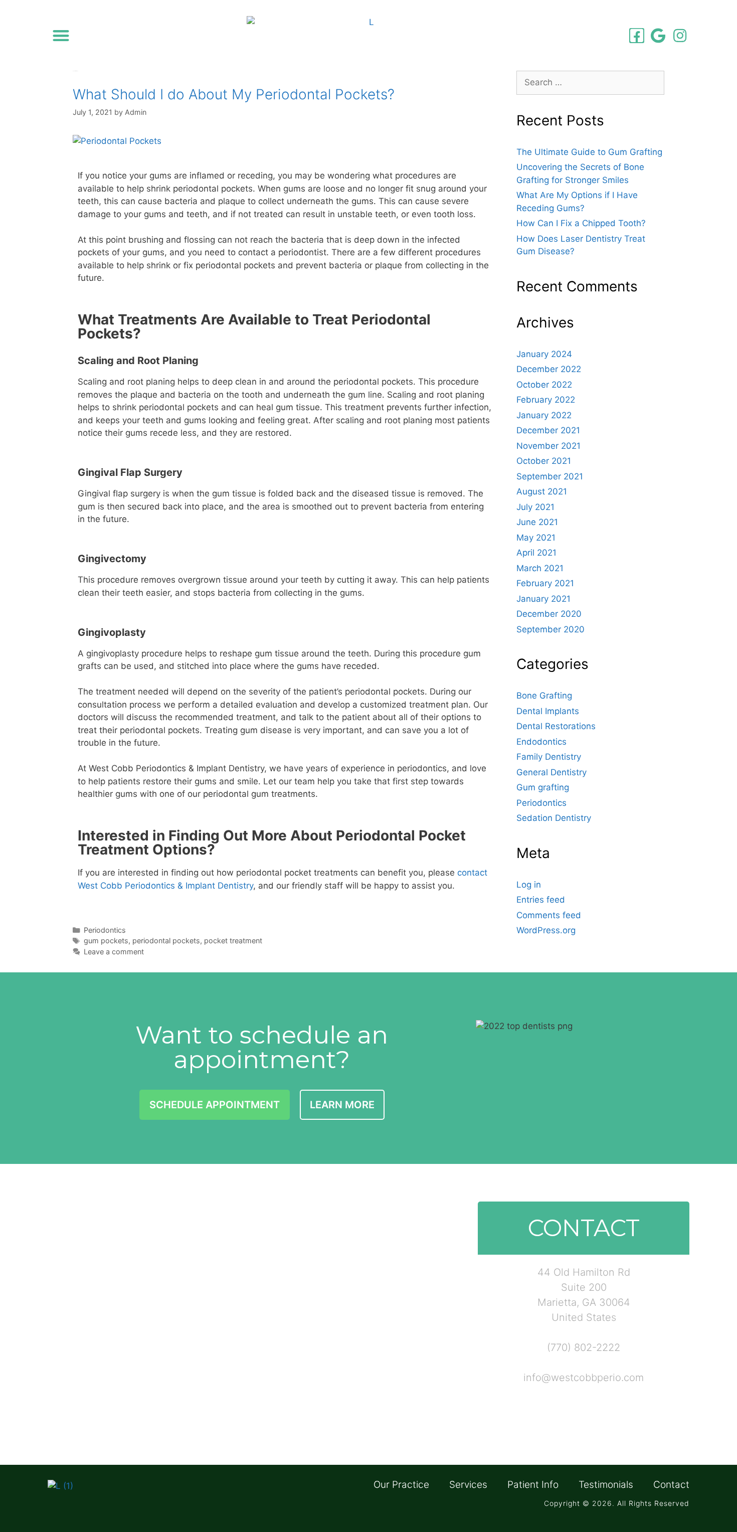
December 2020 (549, 614)
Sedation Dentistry (553, 818)
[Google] (658, 35)
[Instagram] (679, 35)
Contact (671, 1485)
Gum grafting (542, 787)
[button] (61, 35)
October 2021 (543, 461)
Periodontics (105, 930)
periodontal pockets (166, 940)
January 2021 (543, 599)
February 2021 (545, 583)
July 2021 (535, 507)
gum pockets (106, 940)
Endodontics (541, 742)
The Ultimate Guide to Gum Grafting (589, 152)
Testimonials (606, 1485)
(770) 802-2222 (583, 1347)
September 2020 (550, 629)
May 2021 (536, 538)
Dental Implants (547, 711)
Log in (528, 885)
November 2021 (548, 446)
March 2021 (540, 568)
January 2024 (544, 354)
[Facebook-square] (636, 35)
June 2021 (537, 522)
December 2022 (548, 369)
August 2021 (541, 491)
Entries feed (540, 900)
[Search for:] (590, 82)
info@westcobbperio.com (583, 1378)
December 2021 (548, 430)
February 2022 (545, 400)
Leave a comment (114, 951)
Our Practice (401, 1485)
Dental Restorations (556, 726)
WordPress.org (546, 930)
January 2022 (544, 415)
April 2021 (536, 553)
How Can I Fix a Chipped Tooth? (581, 223)
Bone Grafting (544, 696)
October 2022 (544, 385)
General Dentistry (551, 772)
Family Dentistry (548, 757)
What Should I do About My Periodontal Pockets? (234, 94)
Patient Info (533, 1485)
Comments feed (548, 915)
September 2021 (549, 476)
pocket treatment (233, 940)
